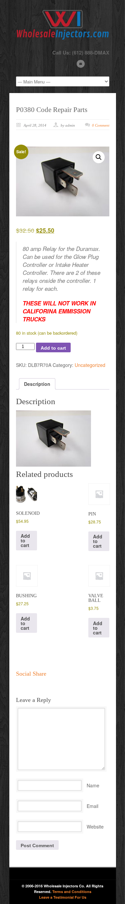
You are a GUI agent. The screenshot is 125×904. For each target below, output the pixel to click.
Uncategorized (90, 365)
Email (92, 806)
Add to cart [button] (25, 540)
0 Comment (100, 125)
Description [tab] (37, 384)
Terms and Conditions (71, 891)
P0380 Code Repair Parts (51, 110)
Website (95, 826)
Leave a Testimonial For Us (62, 897)
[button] (99, 157)
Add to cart (53, 348)
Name (93, 785)
